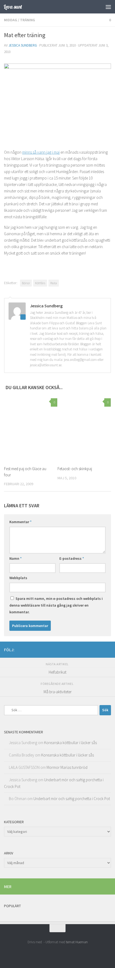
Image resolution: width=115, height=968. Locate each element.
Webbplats (18, 577)
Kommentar (20, 521)
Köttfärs (40, 283)
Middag (10, 19)
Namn (15, 558)
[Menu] (108, 6)
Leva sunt (12, 6)
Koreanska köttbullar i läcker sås (70, 742)
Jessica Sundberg (23, 45)
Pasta (53, 283)
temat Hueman (77, 942)
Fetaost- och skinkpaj (74, 468)
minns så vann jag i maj (41, 152)
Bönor (26, 283)
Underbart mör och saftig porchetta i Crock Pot (71, 798)
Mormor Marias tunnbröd (67, 767)
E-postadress (71, 558)
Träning (27, 19)
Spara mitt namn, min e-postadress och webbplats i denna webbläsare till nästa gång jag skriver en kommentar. (56, 605)
